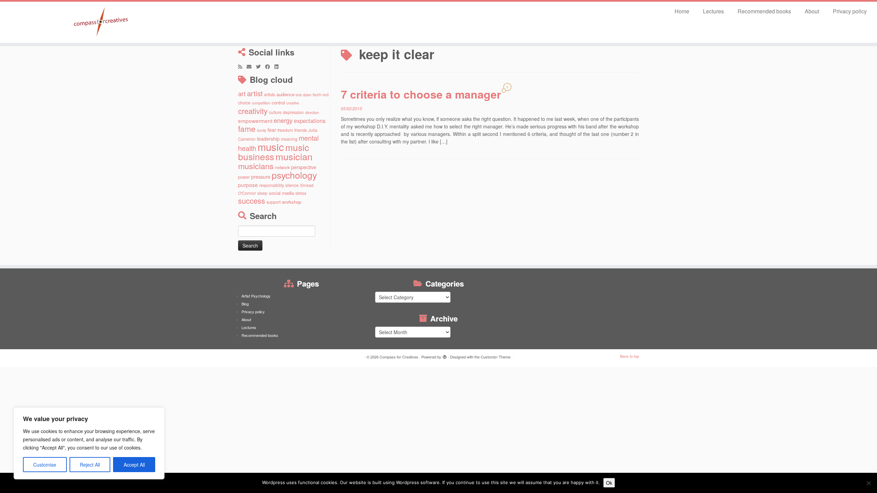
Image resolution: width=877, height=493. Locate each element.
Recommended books (764, 11)
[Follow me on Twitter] (260, 66)
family (261, 130)
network (282, 167)
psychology (294, 174)
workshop (291, 202)
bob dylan (303, 94)
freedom (285, 130)
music (271, 146)
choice (244, 102)
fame (247, 128)
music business (273, 152)
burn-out (321, 94)
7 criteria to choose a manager (421, 94)
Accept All (134, 464)
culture (275, 112)
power (244, 177)
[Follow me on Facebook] (269, 66)
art (242, 93)
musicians (256, 166)
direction (312, 112)
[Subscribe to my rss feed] (242, 66)
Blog (245, 303)
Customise (44, 464)
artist (255, 93)
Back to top (629, 356)
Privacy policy (850, 11)
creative (292, 102)
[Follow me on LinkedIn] (278, 66)
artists (269, 94)
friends (300, 130)
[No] (868, 483)
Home (682, 11)
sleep (262, 193)
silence (292, 185)
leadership (268, 138)
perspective (303, 166)
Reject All (90, 464)
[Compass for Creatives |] (101, 22)
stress (300, 193)
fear (272, 129)
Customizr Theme (495, 356)
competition (261, 102)
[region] (89, 443)
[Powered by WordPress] (444, 355)
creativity (253, 110)
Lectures (713, 11)
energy (283, 120)
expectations (309, 120)
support (274, 202)
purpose (248, 184)
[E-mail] (251, 66)
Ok (609, 482)
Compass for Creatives (399, 356)
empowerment (255, 120)
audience (285, 94)
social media (281, 193)
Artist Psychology (256, 296)
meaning (289, 139)
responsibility (271, 185)
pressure (260, 176)
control (278, 102)
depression (293, 112)
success (251, 200)
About (812, 11)
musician (293, 156)
